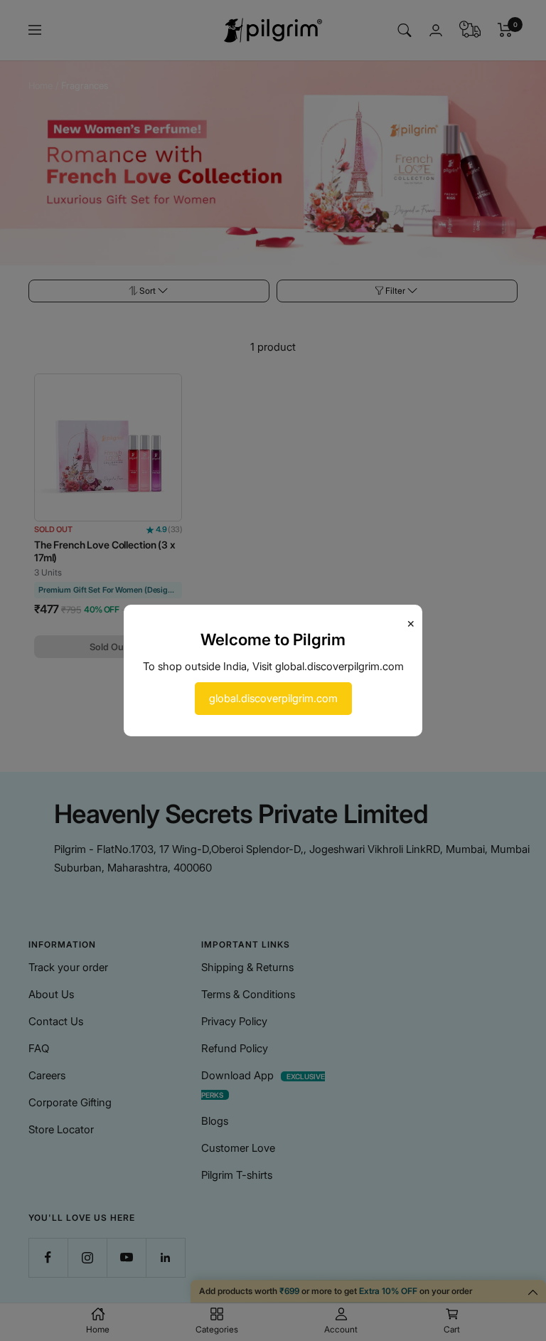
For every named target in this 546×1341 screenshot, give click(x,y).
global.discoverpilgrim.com (273, 698)
